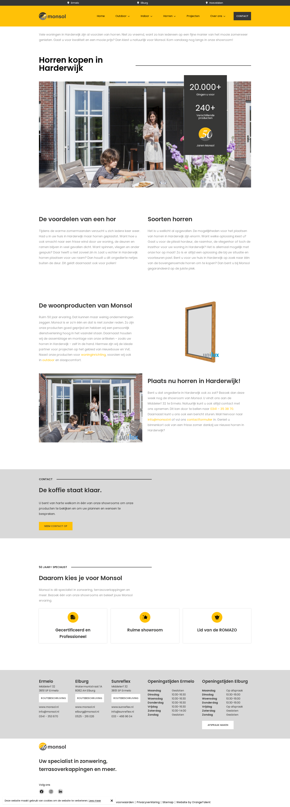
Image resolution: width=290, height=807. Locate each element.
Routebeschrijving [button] (53, 698)
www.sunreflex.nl (122, 707)
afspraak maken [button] (218, 725)
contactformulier (200, 419)
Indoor (145, 16)
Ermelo (75, 3)
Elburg (144, 3)
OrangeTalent (201, 802)
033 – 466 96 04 (121, 716)
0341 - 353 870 (48, 716)
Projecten (193, 16)
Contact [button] (242, 16)
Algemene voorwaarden (118, 802)
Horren (168, 16)
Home (101, 16)
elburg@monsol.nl (87, 712)
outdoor (48, 360)
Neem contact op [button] (55, 526)
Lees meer (95, 800)
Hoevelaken (216, 3)
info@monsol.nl (159, 419)
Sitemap (168, 802)
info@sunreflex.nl (122, 712)
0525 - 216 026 (84, 716)
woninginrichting (93, 355)
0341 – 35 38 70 (221, 409)
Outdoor (121, 16)
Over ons (216, 16)
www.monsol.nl (49, 707)
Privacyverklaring (148, 802)
